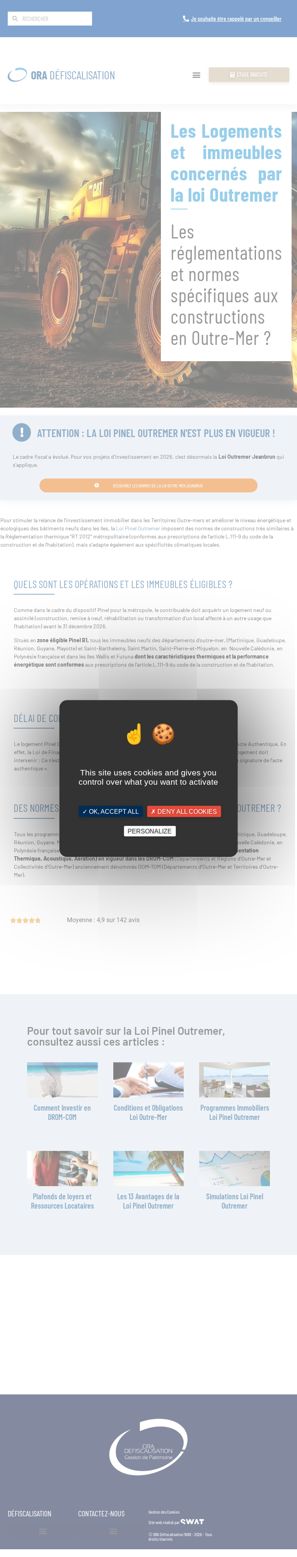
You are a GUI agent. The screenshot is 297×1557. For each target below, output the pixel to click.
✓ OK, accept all (110, 811)
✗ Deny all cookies (184, 811)
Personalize (150, 831)
